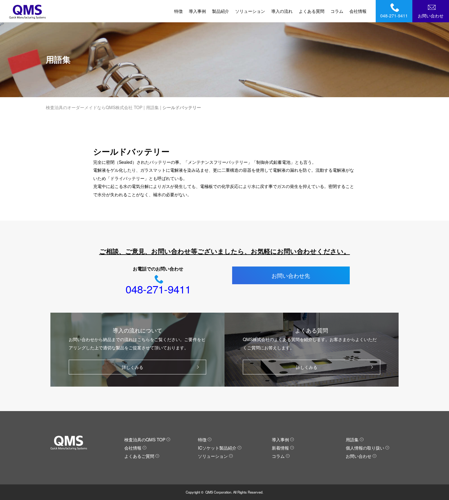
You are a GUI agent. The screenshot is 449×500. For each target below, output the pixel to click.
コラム (336, 11)
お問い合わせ (431, 16)
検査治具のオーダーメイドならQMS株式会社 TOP (94, 107)
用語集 (152, 107)
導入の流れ (282, 11)
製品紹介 (220, 11)
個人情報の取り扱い (365, 448)
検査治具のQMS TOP (144, 439)
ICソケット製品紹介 (217, 448)
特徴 (178, 11)
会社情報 (358, 11)
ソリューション (250, 11)
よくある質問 (311, 11)
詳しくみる (132, 367)
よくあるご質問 (139, 456)
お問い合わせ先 (291, 275)
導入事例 (197, 11)
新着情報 (280, 448)
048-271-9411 (394, 16)
